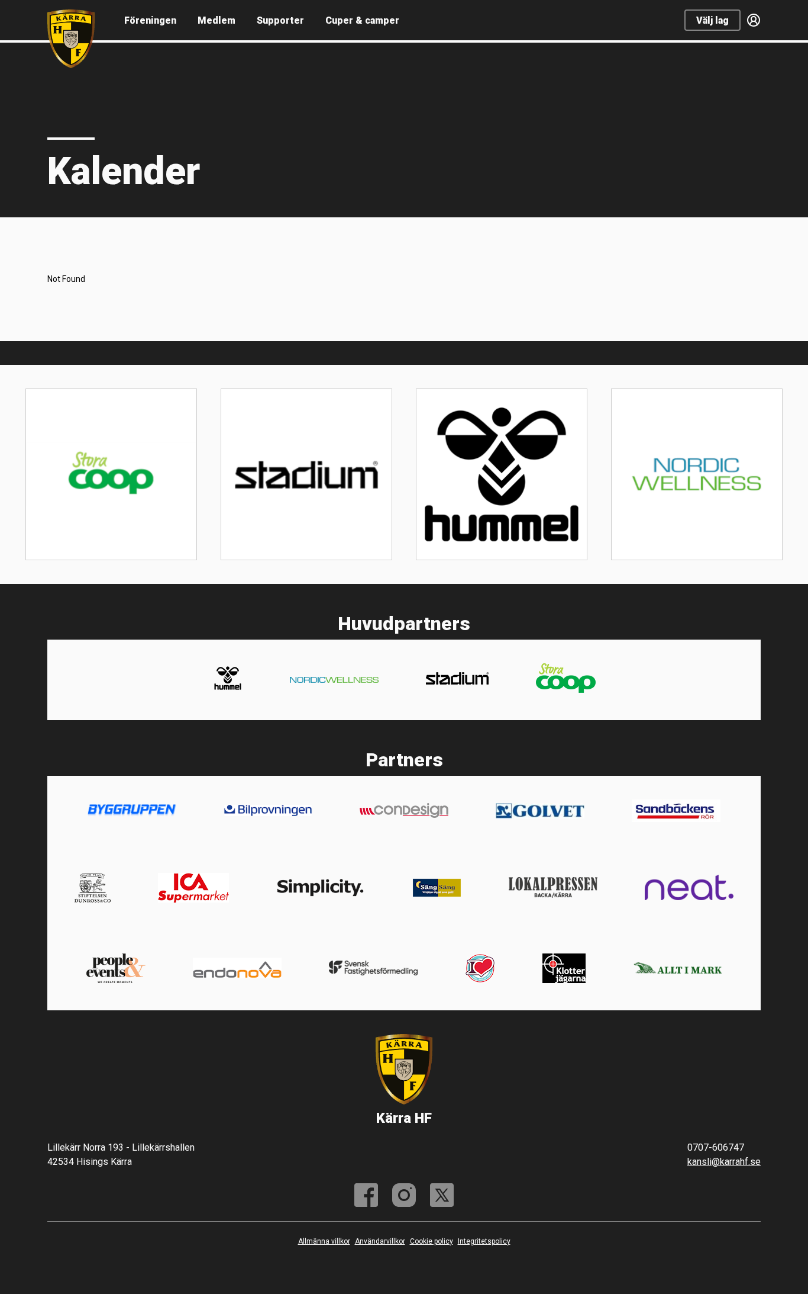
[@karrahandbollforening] (404, 1195)
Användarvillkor (380, 1241)
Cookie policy (431, 1241)
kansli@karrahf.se (724, 1161)
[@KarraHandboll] (442, 1195)
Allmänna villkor (324, 1241)
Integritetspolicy (484, 1241)
